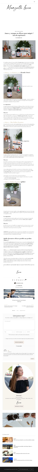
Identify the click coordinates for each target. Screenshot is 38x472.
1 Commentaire (19, 285)
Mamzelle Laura (20, 283)
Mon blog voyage (19, 406)
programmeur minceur (22, 310)
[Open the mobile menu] (34, 1)
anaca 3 (18, 310)
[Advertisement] (19, 20)
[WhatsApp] (21, 280)
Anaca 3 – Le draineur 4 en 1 (12, 72)
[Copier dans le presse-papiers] (23, 280)
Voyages (15, 459)
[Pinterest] (17, 280)
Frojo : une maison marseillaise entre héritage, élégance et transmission (23, 447)
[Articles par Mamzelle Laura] (15, 283)
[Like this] (25, 280)
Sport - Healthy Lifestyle (19, 31)
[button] (6, 295)
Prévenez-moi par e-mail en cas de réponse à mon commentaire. (19, 334)
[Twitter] (15, 280)
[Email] (19, 280)
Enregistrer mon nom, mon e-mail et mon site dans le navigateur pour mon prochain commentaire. (20, 338)
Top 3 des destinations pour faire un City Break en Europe (23, 460)
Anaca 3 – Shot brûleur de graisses (14, 122)
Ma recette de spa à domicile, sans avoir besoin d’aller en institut (24, 439)
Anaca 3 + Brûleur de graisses (12, 182)
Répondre (32, 358)
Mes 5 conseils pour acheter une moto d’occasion (21, 453)
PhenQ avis (8, 249)
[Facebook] (12, 280)
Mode (15, 445)
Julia (8, 350)
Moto (15, 452)
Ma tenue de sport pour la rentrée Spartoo (19, 300)
